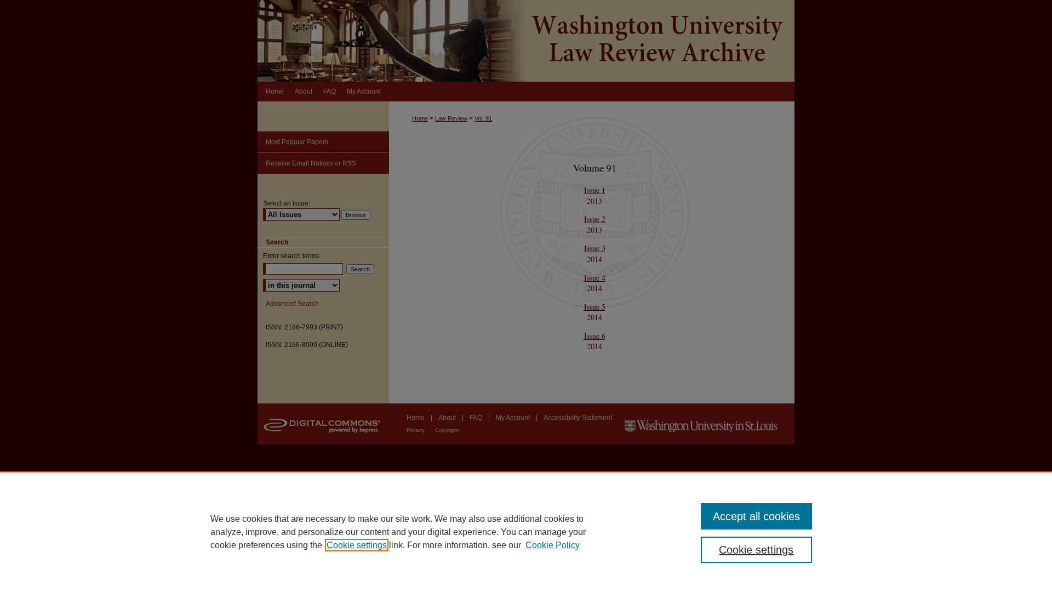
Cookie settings (357, 545)
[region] (526, 531)
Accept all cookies (756, 516)
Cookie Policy (552, 545)
